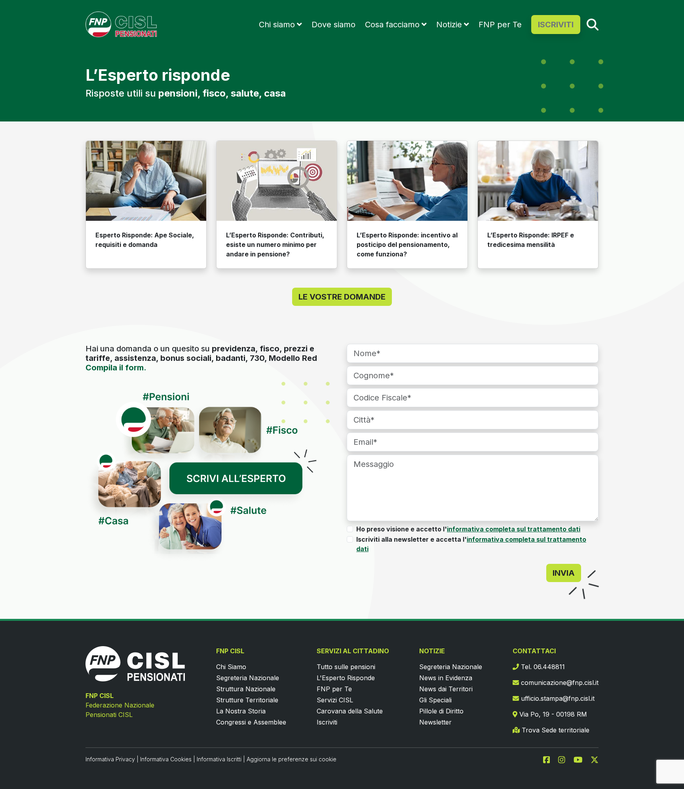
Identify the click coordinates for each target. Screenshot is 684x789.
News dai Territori (446, 689)
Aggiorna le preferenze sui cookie (291, 759)
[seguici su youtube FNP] (581, 759)
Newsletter (435, 722)
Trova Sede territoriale (554, 730)
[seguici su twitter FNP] (594, 759)
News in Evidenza (445, 678)
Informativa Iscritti (219, 759)
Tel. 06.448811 (542, 667)
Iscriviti (327, 722)
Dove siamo (333, 24)
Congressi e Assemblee (251, 722)
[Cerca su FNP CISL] (592, 24)
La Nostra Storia (241, 711)
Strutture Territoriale (247, 700)
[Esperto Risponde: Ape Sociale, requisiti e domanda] (146, 181)
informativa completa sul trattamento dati (513, 529)
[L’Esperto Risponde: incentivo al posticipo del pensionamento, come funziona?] (407, 181)
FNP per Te (500, 24)
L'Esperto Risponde (346, 678)
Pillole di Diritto (441, 711)
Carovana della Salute (350, 711)
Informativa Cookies (166, 759)
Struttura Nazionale (246, 689)
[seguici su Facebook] (550, 759)
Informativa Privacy (110, 759)
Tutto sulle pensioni (346, 667)
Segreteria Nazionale (247, 678)
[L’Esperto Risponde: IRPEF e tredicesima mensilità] (538, 181)
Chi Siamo (231, 667)
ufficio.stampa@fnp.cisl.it (557, 698)
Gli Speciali (435, 700)
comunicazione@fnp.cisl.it (558, 683)
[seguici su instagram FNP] (565, 759)
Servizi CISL (335, 700)
